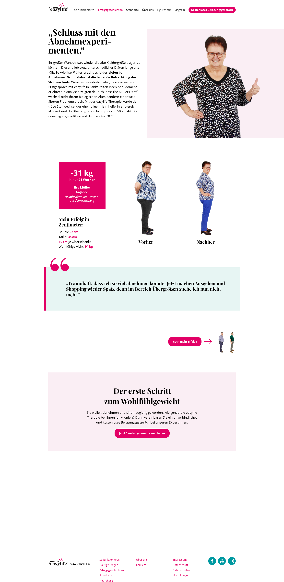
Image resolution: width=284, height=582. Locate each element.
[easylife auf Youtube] (222, 561)
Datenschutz (180, 565)
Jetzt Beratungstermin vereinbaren (142, 433)
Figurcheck (164, 10)
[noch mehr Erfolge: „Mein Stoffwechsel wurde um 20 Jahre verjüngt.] (222, 341)
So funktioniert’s (84, 10)
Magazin (180, 10)
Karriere (141, 565)
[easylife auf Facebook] (212, 561)
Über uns (148, 10)
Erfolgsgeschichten (110, 10)
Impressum (180, 559)
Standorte (132, 10)
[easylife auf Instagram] (232, 561)
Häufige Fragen (108, 565)
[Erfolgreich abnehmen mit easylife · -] (58, 8)
